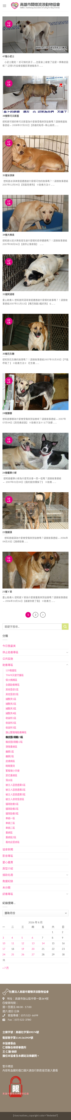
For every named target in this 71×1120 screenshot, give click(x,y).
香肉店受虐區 (12, 842)
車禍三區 (10, 823)
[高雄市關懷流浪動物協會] (35, 5)
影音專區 (7, 855)
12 (22, 943)
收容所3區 (11, 727)
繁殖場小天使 (12, 770)
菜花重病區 (11, 775)
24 (3, 954)
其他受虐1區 (12, 689)
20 (33, 948)
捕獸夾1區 (11, 699)
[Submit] (65, 626)
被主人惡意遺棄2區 (15, 789)
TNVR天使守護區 (15, 675)
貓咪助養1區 (12, 804)
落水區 (9, 780)
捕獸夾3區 (11, 708)
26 (22, 954)
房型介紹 (7, 868)
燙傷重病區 (11, 746)
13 (33, 943)
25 (12, 954)
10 (3, 943)
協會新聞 (7, 849)
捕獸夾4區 (11, 713)
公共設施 (7, 658)
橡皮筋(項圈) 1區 (14, 737)
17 (3, 948)
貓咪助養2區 (12, 808)
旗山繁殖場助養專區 (16, 732)
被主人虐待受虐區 (15, 799)
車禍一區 (10, 818)
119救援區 (11, 670)
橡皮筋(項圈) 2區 (14, 741)
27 (33, 954)
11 (12, 943)
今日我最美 (9, 645)
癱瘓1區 (10, 751)
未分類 (6, 887)
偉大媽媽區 (11, 680)
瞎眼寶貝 (10, 765)
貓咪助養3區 (12, 813)
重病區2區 (11, 837)
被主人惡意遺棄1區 (15, 785)
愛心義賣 (7, 862)
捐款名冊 (7, 874)
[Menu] (4, 6)
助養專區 (7, 664)
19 (22, 948)
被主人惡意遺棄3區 (15, 794)
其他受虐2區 (12, 694)
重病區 (9, 832)
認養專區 (7, 893)
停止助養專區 (10, 652)
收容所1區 (11, 718)
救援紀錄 (7, 881)
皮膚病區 (10, 761)
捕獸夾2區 (11, 703)
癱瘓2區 (10, 756)
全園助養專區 (12, 684)
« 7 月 (5, 967)
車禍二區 (10, 827)
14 (43, 943)
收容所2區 (11, 722)
